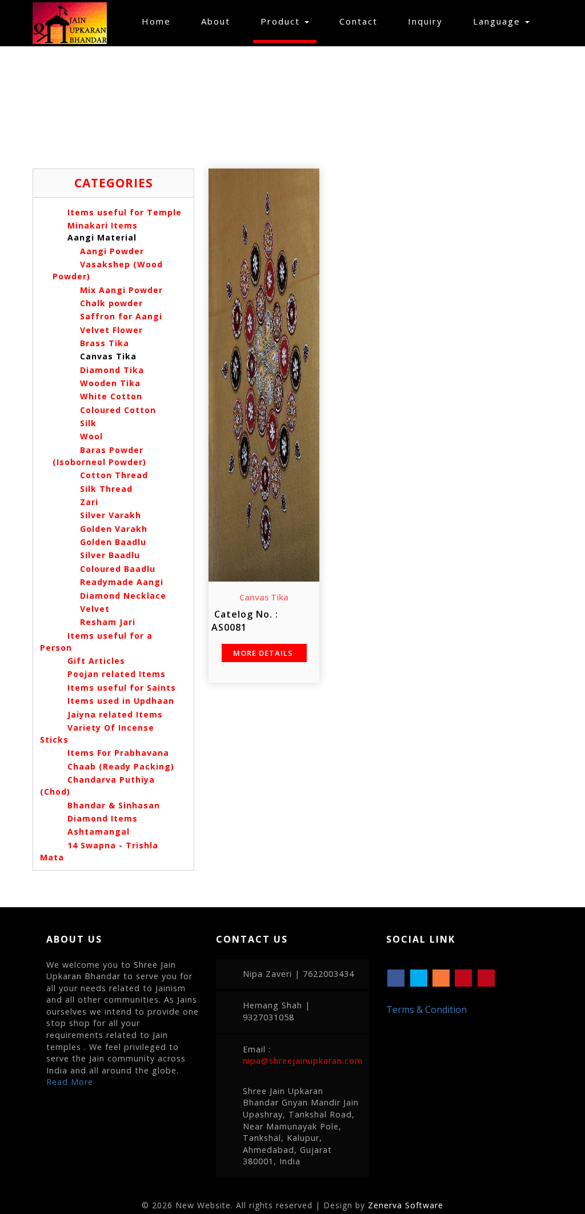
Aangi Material (102, 237)
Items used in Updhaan (120, 700)
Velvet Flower (110, 329)
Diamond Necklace (121, 595)
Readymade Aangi (120, 581)
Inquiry (425, 21)
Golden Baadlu (111, 541)
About (215, 21)
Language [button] (498, 21)
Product (282, 21)
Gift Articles (96, 660)
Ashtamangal (98, 831)
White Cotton (109, 396)
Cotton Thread (112, 475)
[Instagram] (441, 978)
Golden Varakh (112, 528)
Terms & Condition (426, 1009)
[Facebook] (395, 978)
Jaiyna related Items (115, 714)
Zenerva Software (405, 1205)
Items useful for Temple (124, 212)
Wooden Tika (109, 383)
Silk (87, 423)
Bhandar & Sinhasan (113, 805)
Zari (87, 501)
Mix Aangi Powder (120, 290)
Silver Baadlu (108, 555)
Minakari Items (102, 225)
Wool (90, 436)
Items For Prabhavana (118, 752)
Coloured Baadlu (116, 568)
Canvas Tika (107, 356)
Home (160, 21)
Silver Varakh (109, 515)
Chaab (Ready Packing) (120, 766)
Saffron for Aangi (119, 316)
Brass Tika (103, 343)
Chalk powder (110, 303)
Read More (69, 1081)
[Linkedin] (463, 978)
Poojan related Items (116, 673)
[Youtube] (486, 978)
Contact (358, 21)
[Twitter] (418, 978)
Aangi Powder (110, 251)
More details (264, 653)
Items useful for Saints (121, 687)
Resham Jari (106, 621)
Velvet (93, 608)
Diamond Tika (110, 369)
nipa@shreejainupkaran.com (303, 1060)
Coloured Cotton (116, 409)
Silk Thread (105, 488)
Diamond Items (102, 818)
